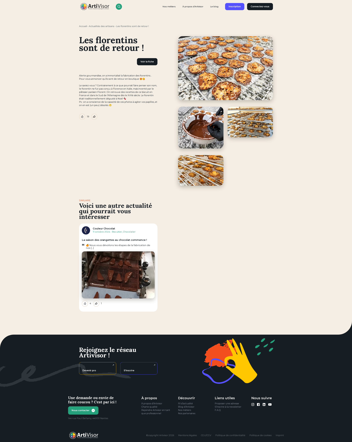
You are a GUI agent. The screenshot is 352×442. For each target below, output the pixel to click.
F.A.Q (218, 410)
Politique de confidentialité (230, 435)
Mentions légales (187, 435)
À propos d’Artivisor (192, 6)
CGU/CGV (206, 435)
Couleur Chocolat (104, 228)
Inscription (235, 6)
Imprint (280, 435)
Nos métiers (169, 6)
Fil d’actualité (185, 403)
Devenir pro (89, 370)
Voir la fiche (147, 61)
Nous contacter (81, 410)
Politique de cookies (260, 435)
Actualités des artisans (101, 26)
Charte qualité (149, 407)
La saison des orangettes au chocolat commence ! (114, 240)
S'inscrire (129, 370)
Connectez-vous (260, 6)
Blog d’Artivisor (186, 407)
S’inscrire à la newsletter (228, 407)
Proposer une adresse (227, 403)
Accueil (83, 26)
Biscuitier (117, 232)
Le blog (214, 6)
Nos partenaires (186, 413)
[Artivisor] (95, 6)
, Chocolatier (129, 232)
